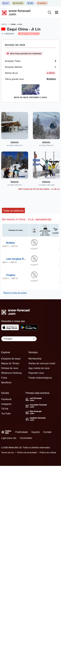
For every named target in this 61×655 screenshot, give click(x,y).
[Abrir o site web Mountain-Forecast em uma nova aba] (18, 3)
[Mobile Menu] (56, 12)
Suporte (35, 432)
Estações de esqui (11, 358)
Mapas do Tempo (10, 363)
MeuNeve (6, 382)
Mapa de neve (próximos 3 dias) (30, 97)
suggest (34, 248)
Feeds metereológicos (40, 377)
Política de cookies (48, 452)
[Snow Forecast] (15, 12)
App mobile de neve (38, 368)
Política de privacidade (27, 452)
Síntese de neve (9, 368)
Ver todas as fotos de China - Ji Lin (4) (39, 189)
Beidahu (51, 79)
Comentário (26, 438)
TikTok (4, 408)
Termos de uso (7, 452)
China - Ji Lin (16, 24)
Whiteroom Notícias (11, 373)
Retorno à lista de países (15, 292)
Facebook (6, 399)
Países (4, 24)
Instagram (6, 404)
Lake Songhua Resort (17, 258)
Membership (34, 358)
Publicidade (21, 432)
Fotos (4, 377)
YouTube (6, 413)
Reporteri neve (36, 373)
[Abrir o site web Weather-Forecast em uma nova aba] (42, 3)
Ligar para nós (8, 438)
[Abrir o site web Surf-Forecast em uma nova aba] (5, 3)
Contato (47, 432)
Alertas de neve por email (41, 363)
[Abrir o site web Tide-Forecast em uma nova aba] (30, 3)
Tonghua (10, 275)
